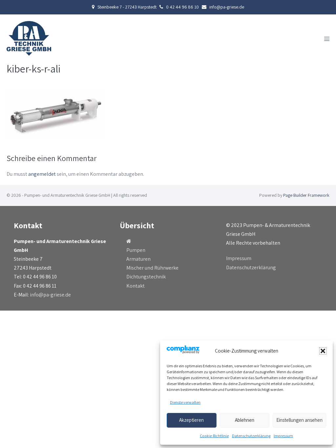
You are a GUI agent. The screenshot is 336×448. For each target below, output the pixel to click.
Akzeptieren (191, 420)
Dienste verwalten (185, 402)
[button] (323, 351)
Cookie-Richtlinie (214, 435)
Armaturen (138, 258)
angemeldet (42, 174)
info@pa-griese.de (50, 294)
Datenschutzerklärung (251, 435)
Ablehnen (244, 420)
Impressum (283, 435)
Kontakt (135, 285)
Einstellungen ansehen (299, 420)
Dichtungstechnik (146, 276)
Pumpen (135, 250)
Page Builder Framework (306, 195)
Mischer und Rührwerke (152, 267)
